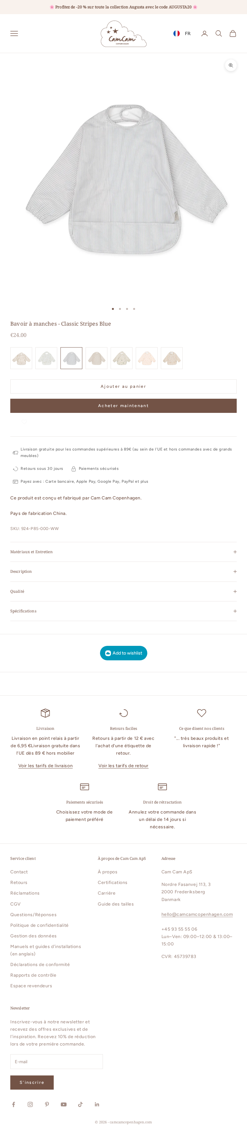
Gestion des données (33, 936)
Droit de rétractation (162, 802)
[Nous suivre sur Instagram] (30, 1104)
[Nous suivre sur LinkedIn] (97, 1104)
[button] (24, 419)
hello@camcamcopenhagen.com (197, 914)
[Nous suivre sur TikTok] (80, 1104)
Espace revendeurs (31, 986)
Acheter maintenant (123, 405)
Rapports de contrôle (33, 975)
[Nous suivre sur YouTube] (63, 1104)
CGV (15, 904)
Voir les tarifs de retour (123, 765)
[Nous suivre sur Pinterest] (47, 1104)
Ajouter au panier (123, 386)
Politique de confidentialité (39, 925)
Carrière (106, 893)
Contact (19, 872)
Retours (19, 882)
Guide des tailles (116, 904)
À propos (107, 872)
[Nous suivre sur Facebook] (13, 1104)
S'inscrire (32, 1082)
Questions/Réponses (33, 914)
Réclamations (25, 893)
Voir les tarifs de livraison (45, 765)
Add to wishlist (127, 653)
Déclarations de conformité (40, 964)
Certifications (113, 882)
